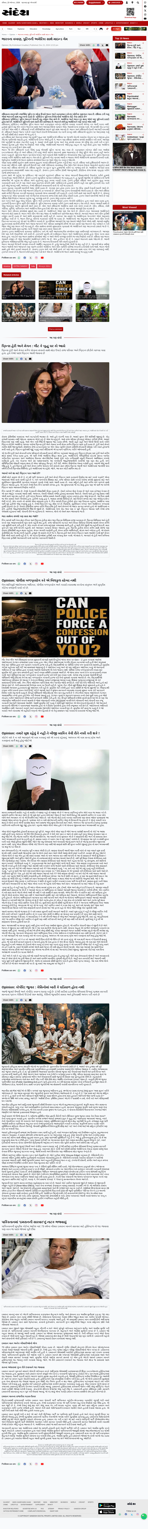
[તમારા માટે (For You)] (107, 28)
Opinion (5, 45)
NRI (87, 29)
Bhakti (133, 23)
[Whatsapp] (145, 2)
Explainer (21, 29)
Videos (9, 29)
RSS (42, 1509)
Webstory (59, 23)
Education (33, 29)
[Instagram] (145, 14)
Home (4, 23)
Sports (94, 23)
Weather (43, 23)
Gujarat (11, 23)
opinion (12, 34)
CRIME (101, 23)
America (7, 266)
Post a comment (55, 329)
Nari (79, 29)
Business (69, 23)
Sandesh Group (80, 1509)
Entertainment (122, 23)
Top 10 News (122, 38)
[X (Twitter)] (102, 45)
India (52, 23)
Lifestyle (109, 23)
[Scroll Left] (2, 29)
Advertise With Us (30, 1509)
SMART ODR (54, 1511)
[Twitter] (145, 10)
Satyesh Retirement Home (13, 1511)
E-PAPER (79, 2)
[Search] (137, 2)
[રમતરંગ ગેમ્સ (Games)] (101, 28)
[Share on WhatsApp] (144, 1516)
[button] (44, 23)
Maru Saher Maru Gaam (27, 23)
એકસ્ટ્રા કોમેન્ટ (45, 266)
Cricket (86, 23)
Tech (70, 29)
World (79, 23)
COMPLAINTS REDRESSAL (37, 1511)
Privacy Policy (64, 1509)
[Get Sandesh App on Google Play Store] (107, 1505)
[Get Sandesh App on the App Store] (107, 1512)
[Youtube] (145, 19)
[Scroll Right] (96, 29)
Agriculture (60, 29)
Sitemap (51, 1509)
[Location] (132, 2)
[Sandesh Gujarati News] (18, 12)
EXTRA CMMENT (21, 266)
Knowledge (46, 29)
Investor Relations (10, 1509)
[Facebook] (145, 6)
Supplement (95, 2)
